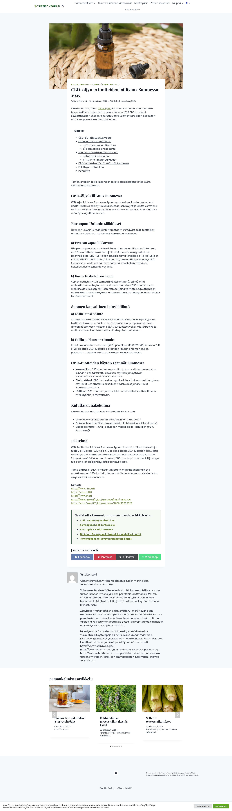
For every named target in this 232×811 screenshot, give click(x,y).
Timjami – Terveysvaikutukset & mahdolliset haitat (110, 534)
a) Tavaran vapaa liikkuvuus (99, 145)
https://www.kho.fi (81, 496)
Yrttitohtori (82, 101)
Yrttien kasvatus (160, 3)
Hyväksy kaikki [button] (221, 806)
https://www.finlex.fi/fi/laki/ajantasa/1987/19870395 (101, 499)
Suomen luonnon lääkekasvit (115, 3)
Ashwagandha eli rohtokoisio (97, 525)
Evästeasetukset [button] (203, 806)
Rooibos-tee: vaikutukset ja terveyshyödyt (70, 719)
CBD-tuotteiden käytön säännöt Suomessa (103, 163)
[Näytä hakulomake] (62, 6)
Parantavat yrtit (111, 84)
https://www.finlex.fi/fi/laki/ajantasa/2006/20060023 (101, 503)
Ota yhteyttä (125, 788)
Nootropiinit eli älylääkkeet (86, 84)
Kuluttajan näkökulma (91, 167)
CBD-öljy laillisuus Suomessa (95, 138)
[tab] (110, 746)
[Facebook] (116, 773)
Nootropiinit (141, 3)
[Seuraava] (177, 714)
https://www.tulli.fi (81, 492)
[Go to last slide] (54, 714)
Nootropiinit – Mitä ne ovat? (96, 529)
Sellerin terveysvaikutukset (158, 719)
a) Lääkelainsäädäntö (96, 156)
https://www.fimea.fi (83, 488)
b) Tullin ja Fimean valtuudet (99, 159)
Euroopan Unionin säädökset (94, 141)
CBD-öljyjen (104, 108)
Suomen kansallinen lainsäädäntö (98, 152)
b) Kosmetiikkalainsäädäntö (99, 149)
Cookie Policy (107, 788)
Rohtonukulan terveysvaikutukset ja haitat (106, 538)
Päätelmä (84, 170)
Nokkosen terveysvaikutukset (97, 520)
